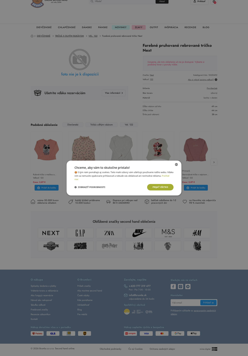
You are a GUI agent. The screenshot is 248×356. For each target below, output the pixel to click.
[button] (89, 187)
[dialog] (124, 178)
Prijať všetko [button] (160, 187)
